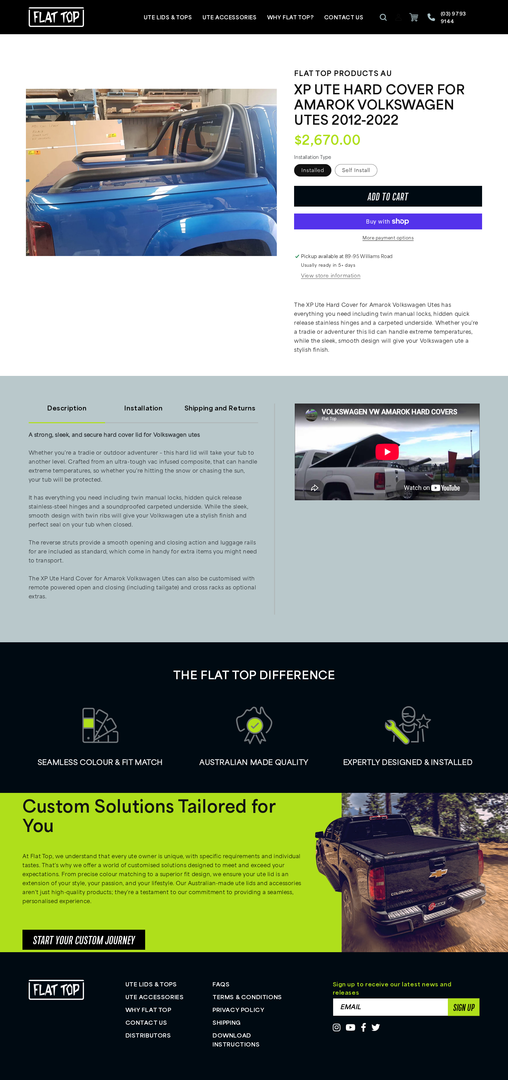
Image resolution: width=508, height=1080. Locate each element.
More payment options (388, 237)
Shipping (227, 1022)
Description (67, 408)
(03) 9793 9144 (453, 17)
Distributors (148, 1035)
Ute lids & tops (151, 984)
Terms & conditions (247, 997)
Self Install (356, 170)
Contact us (146, 1022)
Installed (312, 170)
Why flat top (148, 1009)
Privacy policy (238, 1009)
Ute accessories (154, 997)
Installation (143, 408)
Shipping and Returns (220, 408)
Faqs (221, 984)
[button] (383, 17)
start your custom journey (84, 939)
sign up (463, 1007)
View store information (330, 275)
